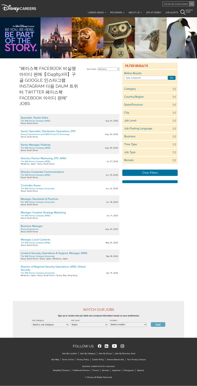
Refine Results (133, 73)
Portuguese (129, 370)
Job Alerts (171, 12)
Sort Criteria (91, 69)
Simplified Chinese (61, 370)
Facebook (99, 346)
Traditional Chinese (80, 370)
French (95, 370)
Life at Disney (153, 12)
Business (129, 136)
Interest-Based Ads (115, 359)
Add (158, 324)
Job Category (38, 320)
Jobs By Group (105, 353)
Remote (129, 160)
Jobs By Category (88, 353)
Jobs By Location (69, 353)
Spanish (140, 370)
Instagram (122, 346)
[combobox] (50, 324)
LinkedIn (106, 346)
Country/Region (134, 97)
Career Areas (96, 12)
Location (113, 320)
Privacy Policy (83, 359)
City (126, 112)
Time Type (130, 144)
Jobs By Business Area (125, 353)
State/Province (133, 104)
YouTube (114, 346)
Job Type (130, 152)
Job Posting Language (138, 128)
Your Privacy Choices (136, 359)
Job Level (130, 120)
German (105, 370)
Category (130, 89)
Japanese (116, 370)
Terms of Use (68, 359)
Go (171, 77)
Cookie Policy (98, 359)
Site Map (55, 359)
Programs (116, 12)
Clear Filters (150, 172)
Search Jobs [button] (189, 11)
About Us (134, 12)
